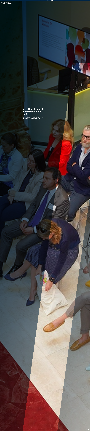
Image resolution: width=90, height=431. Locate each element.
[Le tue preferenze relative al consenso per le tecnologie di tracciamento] (88, 429)
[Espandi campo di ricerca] (80, 3)
